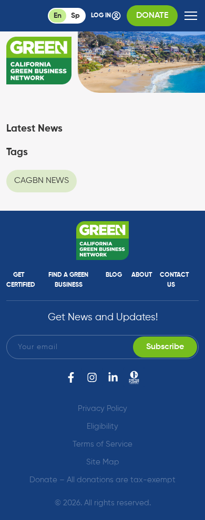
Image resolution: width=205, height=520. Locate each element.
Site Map (102, 462)
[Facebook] (70, 377)
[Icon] (134, 377)
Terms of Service (102, 444)
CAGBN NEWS (41, 181)
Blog (114, 275)
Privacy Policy (102, 409)
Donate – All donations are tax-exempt (102, 480)
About (141, 275)
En (58, 15)
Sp (75, 15)
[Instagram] (91, 377)
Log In (101, 16)
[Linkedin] (113, 377)
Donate (152, 16)
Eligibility (102, 426)
